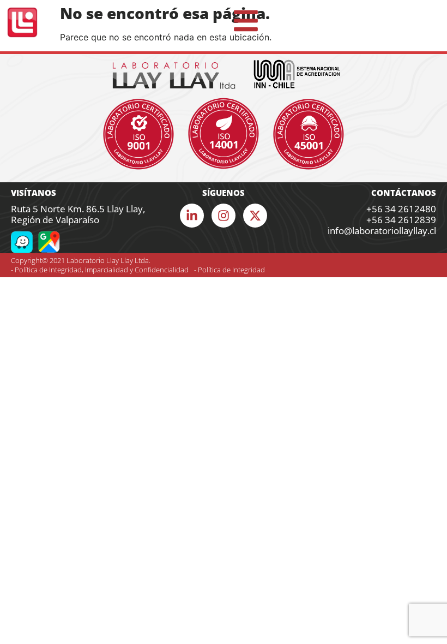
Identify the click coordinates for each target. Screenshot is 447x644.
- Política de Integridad (229, 270)
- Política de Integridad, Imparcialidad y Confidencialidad (100, 270)
